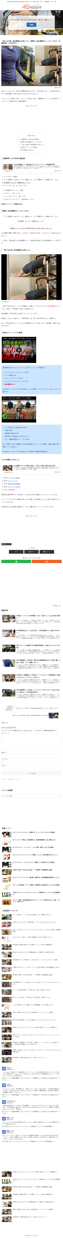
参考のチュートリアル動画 (29, 147)
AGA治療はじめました (27, 150)
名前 (3, 752)
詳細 (31, 25)
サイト (3, 765)
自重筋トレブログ (7, 544)
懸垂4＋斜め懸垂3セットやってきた (31, 142)
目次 (29, 135)
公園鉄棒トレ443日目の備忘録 (30, 139)
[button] (60, 796)
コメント (5, 733)
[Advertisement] (31, 118)
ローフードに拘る (14, 487)
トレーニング (12, 481)
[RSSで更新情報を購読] (47, 561)
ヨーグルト (12, 478)
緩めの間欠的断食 (14, 484)
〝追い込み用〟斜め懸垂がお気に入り (32, 144)
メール (4, 759)
